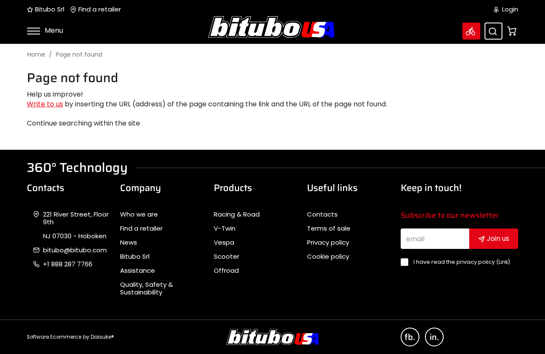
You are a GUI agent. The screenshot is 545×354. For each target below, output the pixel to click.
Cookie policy (328, 256)
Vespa (224, 242)
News (128, 242)
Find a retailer (99, 9)
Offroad (226, 270)
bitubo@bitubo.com (75, 250)
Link (503, 262)
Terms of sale (328, 228)
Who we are (139, 214)
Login (509, 9)
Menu (53, 30)
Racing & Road (237, 214)
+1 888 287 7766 (67, 264)
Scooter (226, 256)
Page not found (79, 54)
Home (36, 54)
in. (434, 337)
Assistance (137, 270)
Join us (497, 238)
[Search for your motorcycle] (471, 31)
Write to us (45, 104)
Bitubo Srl (48, 9)
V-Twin (224, 228)
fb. (409, 337)
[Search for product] (493, 31)
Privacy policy (328, 242)
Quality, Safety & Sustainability (146, 288)
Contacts (322, 214)
